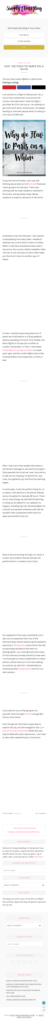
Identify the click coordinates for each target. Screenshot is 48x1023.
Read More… (39, 857)
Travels (17, 813)
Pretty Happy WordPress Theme (22, 1015)
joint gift (32, 184)
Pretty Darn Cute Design (30, 1016)
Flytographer (19, 645)
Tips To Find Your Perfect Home (25, 828)
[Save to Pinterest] (9, 87)
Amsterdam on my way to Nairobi (17, 350)
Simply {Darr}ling (24, 10)
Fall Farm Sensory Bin (15, 996)
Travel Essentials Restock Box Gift (21, 1000)
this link (28, 714)
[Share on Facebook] (24, 87)
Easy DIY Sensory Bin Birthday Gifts (21, 981)
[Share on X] (39, 87)
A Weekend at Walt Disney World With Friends (23, 832)
